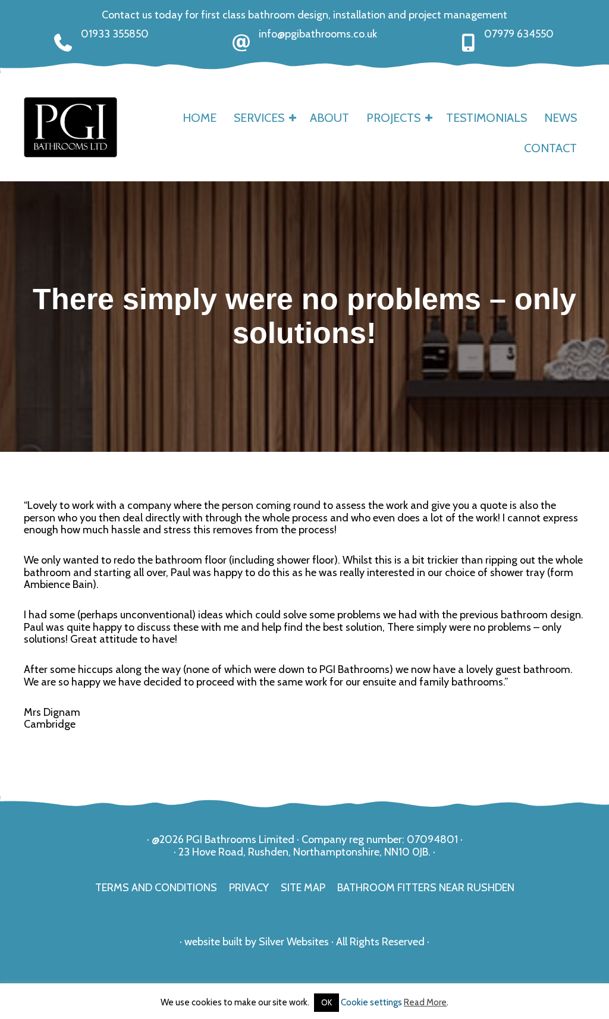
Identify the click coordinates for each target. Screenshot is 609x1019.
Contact (550, 148)
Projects (393, 118)
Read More (425, 1003)
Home (199, 118)
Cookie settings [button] (371, 1002)
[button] (292, 118)
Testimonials (486, 118)
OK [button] (326, 1002)
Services (259, 118)
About (329, 118)
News (560, 118)
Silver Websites (294, 941)
